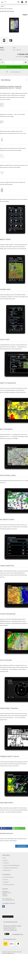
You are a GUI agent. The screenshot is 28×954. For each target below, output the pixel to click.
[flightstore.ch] (3, 2)
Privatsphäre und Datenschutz (11, 868)
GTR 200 (19, 573)
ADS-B (11, 665)
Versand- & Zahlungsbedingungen (11, 865)
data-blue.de (11, 953)
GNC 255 (16, 575)
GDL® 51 (16, 808)
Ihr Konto (6, 879)
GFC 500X (15, 619)
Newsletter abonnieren (9, 884)
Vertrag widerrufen (8, 916)
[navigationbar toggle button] (26, 2)
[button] (2, 62)
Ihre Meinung (22, 846)
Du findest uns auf (8, 903)
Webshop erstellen (6, 952)
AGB (4, 858)
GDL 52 (21, 808)
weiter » (2, 6)
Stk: (1, 59)
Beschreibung (5, 80)
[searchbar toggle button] (18, 2)
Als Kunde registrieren (9, 877)
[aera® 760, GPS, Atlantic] (14, 25)
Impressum (6, 863)
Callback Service (7, 870)
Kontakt (5, 860)
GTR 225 (5, 575)
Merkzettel (6, 882)
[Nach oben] (23, 951)
